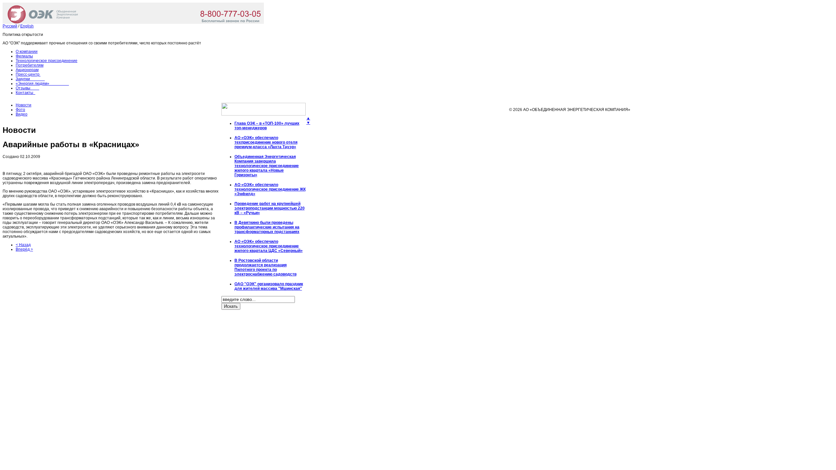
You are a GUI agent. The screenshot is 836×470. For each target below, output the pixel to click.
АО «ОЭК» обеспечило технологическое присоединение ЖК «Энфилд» (270, 189)
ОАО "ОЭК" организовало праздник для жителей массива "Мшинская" (268, 286)
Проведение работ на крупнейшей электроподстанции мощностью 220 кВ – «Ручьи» (269, 208)
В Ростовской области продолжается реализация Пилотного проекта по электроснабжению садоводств (265, 267)
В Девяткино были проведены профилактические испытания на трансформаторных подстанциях (266, 227)
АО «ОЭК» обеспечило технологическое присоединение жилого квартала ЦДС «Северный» (268, 246)
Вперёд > (24, 249)
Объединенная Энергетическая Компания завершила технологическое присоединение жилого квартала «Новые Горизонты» (266, 165)
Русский (10, 26)
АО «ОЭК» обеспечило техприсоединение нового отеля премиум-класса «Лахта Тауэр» (265, 142)
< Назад (23, 245)
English (27, 26)
